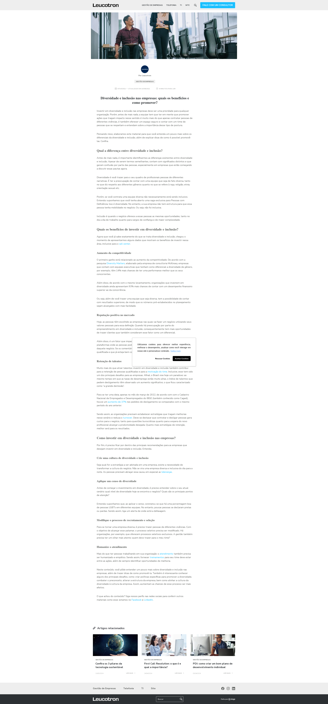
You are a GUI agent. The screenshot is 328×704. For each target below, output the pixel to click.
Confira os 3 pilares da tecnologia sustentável (109, 665)
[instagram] (228, 688)
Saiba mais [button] (175, 351)
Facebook (136, 599)
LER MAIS (130, 673)
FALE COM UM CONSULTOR (218, 5)
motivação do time (157, 371)
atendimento (166, 553)
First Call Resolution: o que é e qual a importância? (162, 665)
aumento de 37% (117, 401)
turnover (127, 417)
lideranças (166, 472)
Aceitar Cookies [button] (182, 359)
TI (181, 5)
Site (187, 5)
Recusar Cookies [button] (162, 359)
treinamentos (157, 557)
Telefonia (171, 5)
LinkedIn (148, 599)
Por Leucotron (145, 75)
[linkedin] (233, 688)
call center (124, 243)
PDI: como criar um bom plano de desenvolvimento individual (212, 665)
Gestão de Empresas (152, 5)
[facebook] (222, 688)
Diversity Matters (116, 263)
